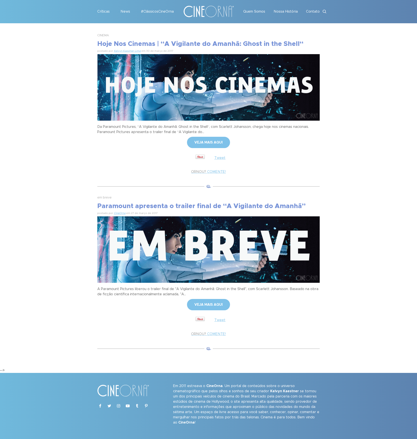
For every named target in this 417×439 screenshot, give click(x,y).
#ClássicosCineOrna (157, 11)
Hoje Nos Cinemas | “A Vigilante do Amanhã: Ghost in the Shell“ (200, 44)
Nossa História (286, 11)
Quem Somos (254, 11)
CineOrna (120, 213)
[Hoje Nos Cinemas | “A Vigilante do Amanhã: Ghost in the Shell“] (208, 86)
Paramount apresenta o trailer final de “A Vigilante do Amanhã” (201, 206)
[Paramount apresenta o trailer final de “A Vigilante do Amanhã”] (208, 249)
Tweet (219, 158)
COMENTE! (208, 172)
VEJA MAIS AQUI (208, 142)
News (125, 11)
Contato (313, 11)
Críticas (103, 11)
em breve (104, 197)
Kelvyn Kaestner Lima (127, 51)
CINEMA (103, 35)
